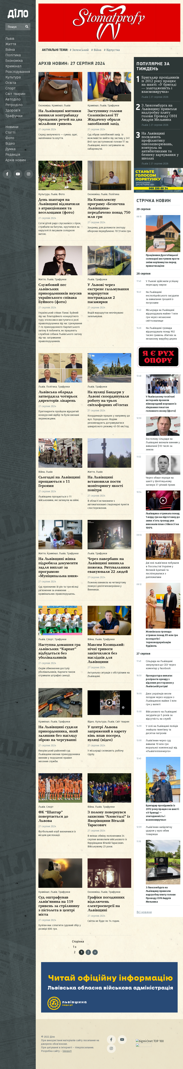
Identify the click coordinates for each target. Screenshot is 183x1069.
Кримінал (13, 66)
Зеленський (80, 50)
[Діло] (17, 13)
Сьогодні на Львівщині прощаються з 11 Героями (59, 482)
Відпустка (113, 50)
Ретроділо (14, 104)
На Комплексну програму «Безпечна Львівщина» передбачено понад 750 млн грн (109, 208)
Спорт (10, 88)
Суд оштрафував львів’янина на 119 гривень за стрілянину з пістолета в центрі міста (59, 906)
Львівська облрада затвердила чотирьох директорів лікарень (57, 396)
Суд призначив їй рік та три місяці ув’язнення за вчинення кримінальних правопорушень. (58, 590)
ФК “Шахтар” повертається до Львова (53, 816)
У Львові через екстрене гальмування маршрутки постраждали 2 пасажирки (108, 293)
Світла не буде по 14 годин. (104, 921)
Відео (10, 143)
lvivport (67, 1051)
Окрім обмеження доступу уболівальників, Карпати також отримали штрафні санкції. (56, 672)
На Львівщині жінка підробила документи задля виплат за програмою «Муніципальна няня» (58, 567)
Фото (9, 138)
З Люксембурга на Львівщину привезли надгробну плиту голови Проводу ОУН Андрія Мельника (159, 113)
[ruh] (158, 367)
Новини (11, 127)
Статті (10, 132)
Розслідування (17, 71)
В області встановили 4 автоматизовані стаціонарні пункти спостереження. (108, 504)
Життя (10, 44)
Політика (13, 55)
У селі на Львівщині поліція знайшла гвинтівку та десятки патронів (162, 730)
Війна (10, 49)
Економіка (14, 60)
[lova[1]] (109, 1011)
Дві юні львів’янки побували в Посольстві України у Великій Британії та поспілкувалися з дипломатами (162, 570)
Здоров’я (12, 110)
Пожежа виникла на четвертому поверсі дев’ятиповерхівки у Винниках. (107, 586)
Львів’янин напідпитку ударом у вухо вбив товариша (159, 831)
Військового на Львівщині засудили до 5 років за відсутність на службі (161, 715)
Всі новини (144, 912)
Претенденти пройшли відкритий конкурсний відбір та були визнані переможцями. (58, 415)
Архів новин (15, 160)
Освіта (10, 82)
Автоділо (13, 99)
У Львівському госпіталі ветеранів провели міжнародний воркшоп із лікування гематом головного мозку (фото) (161, 403)
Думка (10, 149)
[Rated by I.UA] (144, 1046)
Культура (13, 77)
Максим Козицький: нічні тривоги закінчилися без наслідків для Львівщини (106, 653)
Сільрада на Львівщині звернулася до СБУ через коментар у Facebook (161, 665)
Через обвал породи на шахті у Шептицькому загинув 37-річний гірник (160, 481)
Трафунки (14, 115)
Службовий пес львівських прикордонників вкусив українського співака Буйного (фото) (60, 293)
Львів (9, 38)
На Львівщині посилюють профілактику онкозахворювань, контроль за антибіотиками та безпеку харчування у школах (160, 146)
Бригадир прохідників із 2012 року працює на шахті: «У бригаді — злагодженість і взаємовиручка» (160, 85)
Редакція (12, 154)
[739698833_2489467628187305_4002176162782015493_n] (109, 40)
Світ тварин (15, 93)
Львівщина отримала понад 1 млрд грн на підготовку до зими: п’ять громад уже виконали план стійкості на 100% (163, 520)
